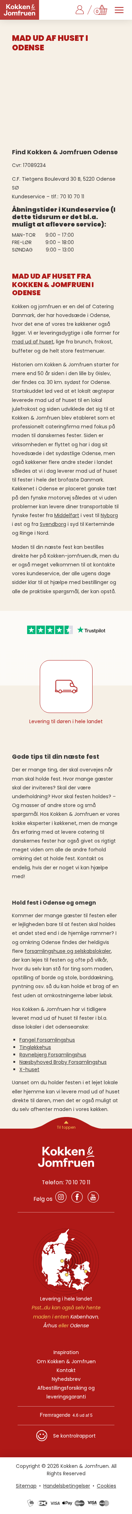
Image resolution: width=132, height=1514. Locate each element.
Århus (50, 1325)
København (84, 1316)
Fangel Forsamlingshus (47, 1039)
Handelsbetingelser (66, 1485)
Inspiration (66, 1352)
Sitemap (26, 1485)
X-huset (29, 1069)
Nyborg (109, 515)
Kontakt (66, 1370)
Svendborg (53, 524)
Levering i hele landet (66, 1298)
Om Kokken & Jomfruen (66, 1361)
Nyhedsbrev (66, 1379)
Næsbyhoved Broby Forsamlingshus (63, 1062)
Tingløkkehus (35, 1047)
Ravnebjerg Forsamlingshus (52, 1054)
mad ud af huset (33, 341)
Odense (79, 1325)
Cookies (106, 1485)
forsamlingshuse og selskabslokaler (68, 951)
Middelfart (66, 515)
